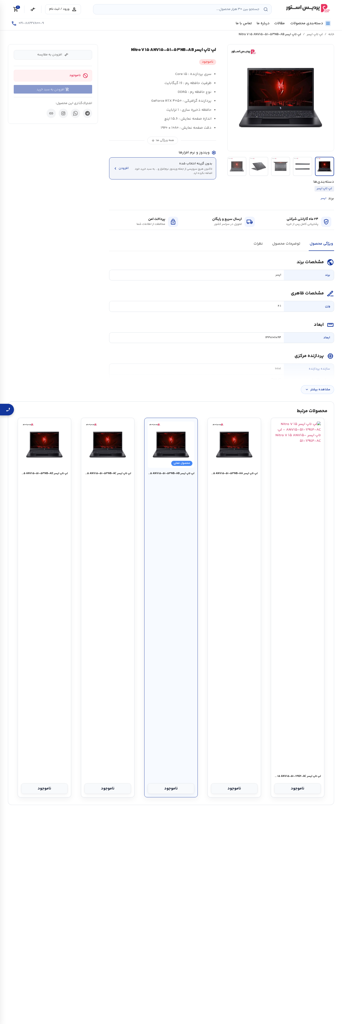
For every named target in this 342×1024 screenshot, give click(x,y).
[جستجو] (265, 9)
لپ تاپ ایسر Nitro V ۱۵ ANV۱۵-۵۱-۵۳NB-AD (44, 474)
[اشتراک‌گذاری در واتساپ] (75, 113)
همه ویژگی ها (162, 140)
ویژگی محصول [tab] (321, 244)
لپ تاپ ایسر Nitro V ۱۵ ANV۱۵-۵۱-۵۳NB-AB (171, 474)
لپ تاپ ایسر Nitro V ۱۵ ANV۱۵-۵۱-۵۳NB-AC (107, 474)
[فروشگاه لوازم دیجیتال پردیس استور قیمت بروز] (307, 8)
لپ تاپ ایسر (315, 34)
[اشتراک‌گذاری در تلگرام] (87, 113)
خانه (331, 34)
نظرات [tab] (258, 244)
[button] (280, 97)
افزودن (121, 168)
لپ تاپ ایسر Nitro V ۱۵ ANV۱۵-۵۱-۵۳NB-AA (234, 474)
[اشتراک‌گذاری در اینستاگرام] (63, 113)
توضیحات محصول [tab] (286, 244)
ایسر (323, 198)
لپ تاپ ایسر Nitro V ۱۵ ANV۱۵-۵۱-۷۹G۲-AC (297, 776)
